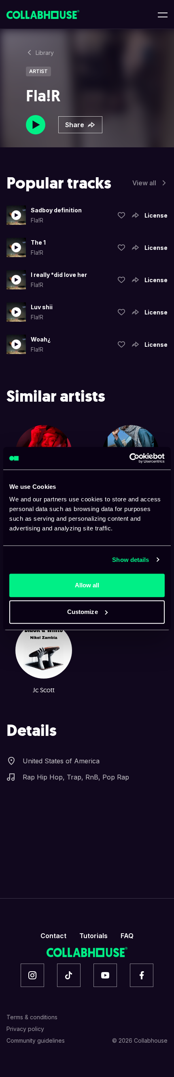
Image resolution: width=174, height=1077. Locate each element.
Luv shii (42, 307)
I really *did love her (59, 274)
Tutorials (93, 936)
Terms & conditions (31, 1017)
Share (74, 125)
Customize (82, 611)
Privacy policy (25, 1028)
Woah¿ (41, 339)
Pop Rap (115, 777)
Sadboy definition (56, 210)
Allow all (87, 585)
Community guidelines (35, 1040)
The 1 (38, 242)
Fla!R (37, 220)
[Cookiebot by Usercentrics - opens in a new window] (129, 458)
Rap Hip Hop (43, 777)
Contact (53, 936)
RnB (91, 777)
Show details (130, 559)
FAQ (127, 936)
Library (45, 52)
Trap (74, 777)
